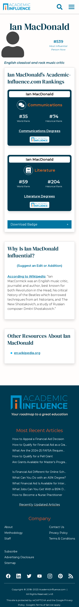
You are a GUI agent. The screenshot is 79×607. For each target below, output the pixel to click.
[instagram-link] (50, 576)
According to (26, 276)
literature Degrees (39, 196)
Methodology (13, 533)
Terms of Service (44, 604)
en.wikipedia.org (27, 353)
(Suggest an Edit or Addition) (39, 266)
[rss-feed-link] (71, 576)
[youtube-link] (39, 576)
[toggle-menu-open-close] (71, 7)
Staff (7, 538)
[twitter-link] (29, 576)
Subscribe (10, 551)
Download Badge (24, 224)
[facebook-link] (8, 576)
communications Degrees (39, 131)
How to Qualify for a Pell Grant (32, 456)
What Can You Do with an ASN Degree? (39, 477)
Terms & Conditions (62, 538)
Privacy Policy (58, 533)
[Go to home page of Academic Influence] (17, 6)
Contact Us (56, 527)
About (8, 527)
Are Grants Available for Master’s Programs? (41, 462)
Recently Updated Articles (39, 504)
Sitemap (10, 563)
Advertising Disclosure (19, 557)
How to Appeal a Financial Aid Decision (38, 439)
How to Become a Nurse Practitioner (37, 495)
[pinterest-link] (60, 576)
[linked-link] (18, 576)
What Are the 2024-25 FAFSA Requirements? (42, 450)
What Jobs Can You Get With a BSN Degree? (42, 489)
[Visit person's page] (39, 139)
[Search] (60, 7)
